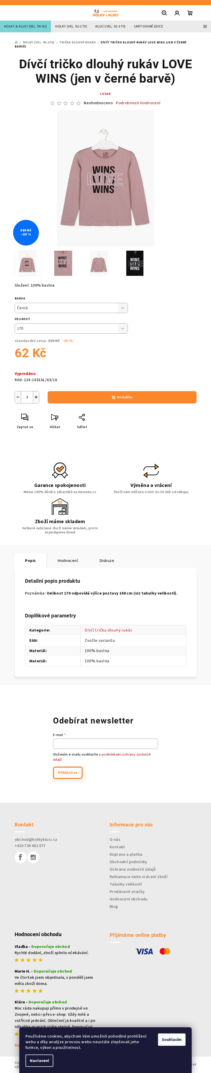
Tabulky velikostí (126, 884)
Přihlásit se (67, 772)
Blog (114, 906)
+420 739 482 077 (30, 846)
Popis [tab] (30, 560)
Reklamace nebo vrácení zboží (139, 877)
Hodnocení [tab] (68, 560)
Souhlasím (172, 1039)
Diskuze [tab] (107, 560)
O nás (115, 839)
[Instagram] (33, 857)
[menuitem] (25, 26)
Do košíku (125, 397)
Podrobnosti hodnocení (138, 103)
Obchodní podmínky (128, 862)
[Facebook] (21, 857)
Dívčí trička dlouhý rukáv (108, 630)
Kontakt (117, 847)
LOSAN (105, 94)
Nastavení (39, 1060)
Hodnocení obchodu (129, 899)
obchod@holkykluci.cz (36, 839)
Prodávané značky (127, 892)
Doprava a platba (126, 854)
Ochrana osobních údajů (133, 869)
